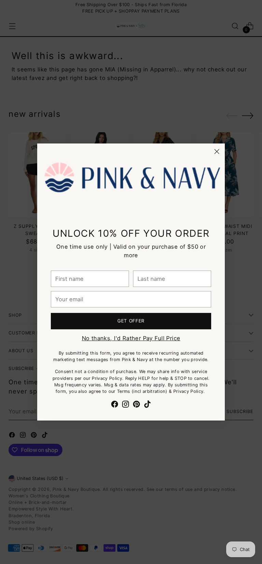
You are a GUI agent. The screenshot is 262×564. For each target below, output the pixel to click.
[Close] (217, 151)
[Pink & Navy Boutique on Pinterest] (136, 405)
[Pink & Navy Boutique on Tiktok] (147, 405)
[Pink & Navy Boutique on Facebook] (115, 405)
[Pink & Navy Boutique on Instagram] (125, 405)
